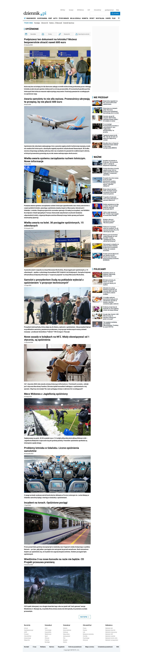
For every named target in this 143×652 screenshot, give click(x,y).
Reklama (43, 647)
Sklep (117, 10)
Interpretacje (27, 638)
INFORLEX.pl (80, 10)
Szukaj (116, 13)
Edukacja (65, 632)
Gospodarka (48, 632)
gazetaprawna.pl (109, 10)
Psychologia (86, 638)
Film (64, 638)
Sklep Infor (27, 640)
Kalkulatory (108, 625)
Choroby (85, 636)
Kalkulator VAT (109, 634)
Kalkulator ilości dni (110, 630)
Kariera (51, 647)
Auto (46, 628)
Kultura (65, 642)
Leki (84, 632)
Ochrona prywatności (75, 647)
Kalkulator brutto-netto (111, 638)
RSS (117, 647)
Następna (83, 617)
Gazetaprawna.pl (28, 630)
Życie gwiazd (66, 636)
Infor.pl (26, 628)
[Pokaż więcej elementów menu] (118, 18)
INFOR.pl (62, 10)
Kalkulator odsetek (110, 636)
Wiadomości (48, 634)
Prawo (84, 628)
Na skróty (27, 625)
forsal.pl (71, 10)
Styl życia (85, 640)
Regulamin (61, 647)
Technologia (48, 630)
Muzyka (65, 640)
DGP (89, 10)
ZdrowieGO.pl (97, 10)
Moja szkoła (66, 634)
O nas (34, 647)
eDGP (25, 632)
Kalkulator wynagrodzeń (111, 640)
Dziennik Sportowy (68, 23)
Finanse (85, 630)
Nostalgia (37, 23)
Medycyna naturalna (88, 634)
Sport (46, 636)
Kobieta (65, 628)
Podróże (47, 640)
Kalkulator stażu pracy (111, 632)
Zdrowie (47, 638)
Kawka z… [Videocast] (55, 23)
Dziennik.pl (48, 625)
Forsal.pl (26, 634)
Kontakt (26, 647)
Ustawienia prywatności (105, 647)
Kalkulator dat (109, 628)
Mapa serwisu (89, 647)
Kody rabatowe (67, 630)
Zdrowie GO (44, 23)
